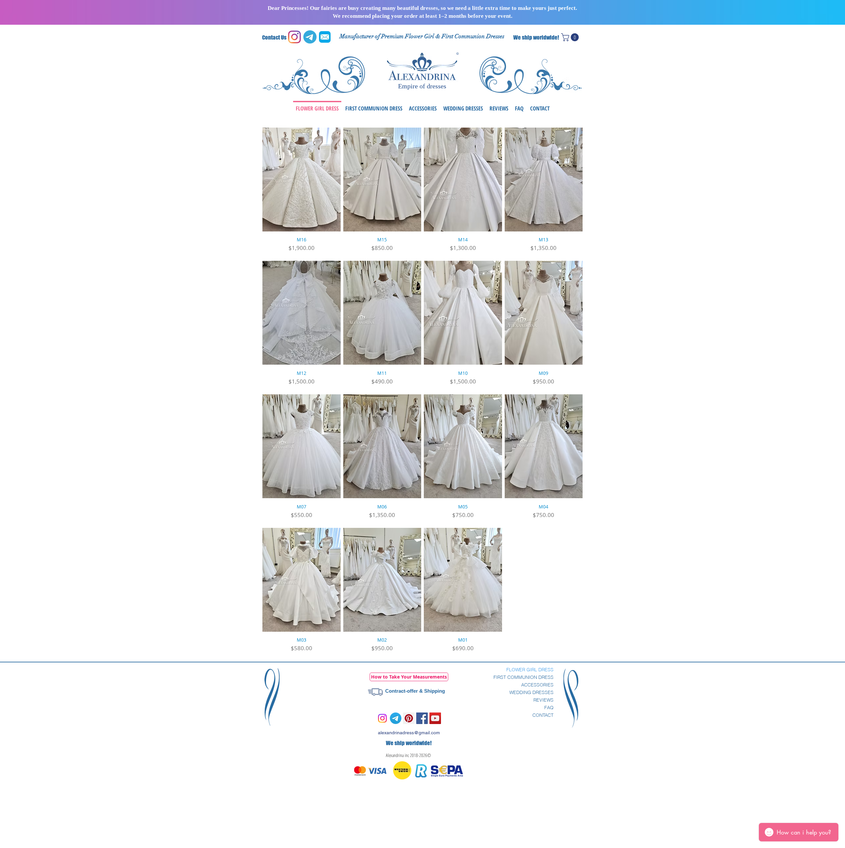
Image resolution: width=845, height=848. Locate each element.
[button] (571, 37)
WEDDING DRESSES (531, 692)
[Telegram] (395, 718)
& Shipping (431, 691)
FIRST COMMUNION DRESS (523, 677)
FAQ (549, 708)
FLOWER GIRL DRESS (530, 670)
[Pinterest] (409, 718)
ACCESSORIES (537, 685)
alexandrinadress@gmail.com (409, 732)
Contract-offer (401, 691)
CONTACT (543, 715)
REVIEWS (543, 700)
